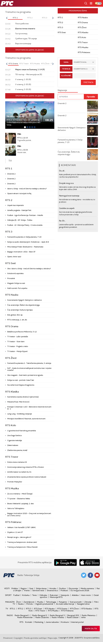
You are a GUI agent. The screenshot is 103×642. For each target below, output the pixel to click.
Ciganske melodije (14, 440)
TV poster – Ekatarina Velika (18, 498)
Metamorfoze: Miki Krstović (18, 402)
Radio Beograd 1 (22, 615)
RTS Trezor (11, 456)
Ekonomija (73, 588)
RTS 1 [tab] (15, 18)
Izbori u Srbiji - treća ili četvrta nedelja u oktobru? (27, 188)
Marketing (38, 622)
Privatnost (7, 638)
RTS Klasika (12, 391)
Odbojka (43, 595)
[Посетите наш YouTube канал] (97, 575)
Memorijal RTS (56, 597)
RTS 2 (8, 200)
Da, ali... (62, 170)
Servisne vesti (38, 590)
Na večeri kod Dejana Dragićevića (20, 385)
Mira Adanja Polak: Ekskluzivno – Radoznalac (25, 247)
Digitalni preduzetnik (44, 604)
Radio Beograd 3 (57, 615)
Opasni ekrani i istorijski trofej (19, 193)
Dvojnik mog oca (66, 183)
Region (24, 588)
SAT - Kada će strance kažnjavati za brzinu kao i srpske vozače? (29, 369)
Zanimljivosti (28, 602)
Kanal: (66, 62)
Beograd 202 (73, 615)
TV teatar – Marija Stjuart (17, 351)
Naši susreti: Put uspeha (17, 288)
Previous (6, 18)
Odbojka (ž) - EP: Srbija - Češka (19, 220)
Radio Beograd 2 (39, 615)
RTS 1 (8, 168)
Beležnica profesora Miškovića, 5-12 (22, 332)
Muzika (40, 602)
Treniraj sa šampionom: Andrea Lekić (22, 542)
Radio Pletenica (88, 615)
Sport (8, 595)
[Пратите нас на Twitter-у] (83, 575)
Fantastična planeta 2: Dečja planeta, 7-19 (24, 237)
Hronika (52, 588)
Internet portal (77, 622)
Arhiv (83, 617)
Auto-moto (86, 595)
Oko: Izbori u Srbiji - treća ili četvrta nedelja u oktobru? (29, 268)
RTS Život (11, 358)
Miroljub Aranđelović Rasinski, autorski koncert (26, 419)
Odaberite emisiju (81, 69)
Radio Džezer (73, 617)
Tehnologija (51, 602)
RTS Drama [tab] (13, 63)
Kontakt (28, 622)
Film (19, 134)
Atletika (75, 595)
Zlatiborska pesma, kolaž (17, 450)
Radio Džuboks (42, 617)
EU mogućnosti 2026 (80, 590)
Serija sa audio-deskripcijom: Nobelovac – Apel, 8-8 (28, 242)
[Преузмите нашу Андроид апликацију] (65, 562)
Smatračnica (52, 590)
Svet (31, 588)
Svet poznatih (76, 602)
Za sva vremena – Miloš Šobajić (20, 494)
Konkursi (65, 622)
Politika (14, 588)
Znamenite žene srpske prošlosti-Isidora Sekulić (26, 477)
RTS (21, 622)
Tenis (34, 595)
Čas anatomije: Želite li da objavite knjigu (23, 305)
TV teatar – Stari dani (15, 341)
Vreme (27, 590)
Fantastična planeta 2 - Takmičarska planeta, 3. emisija (29, 363)
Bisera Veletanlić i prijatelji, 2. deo (20, 503)
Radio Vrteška (58, 617)
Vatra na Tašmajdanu (15, 508)
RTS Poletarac (13, 522)
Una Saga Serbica (14, 435)
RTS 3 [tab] (44, 18)
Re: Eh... (62, 221)
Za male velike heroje (65, 604)
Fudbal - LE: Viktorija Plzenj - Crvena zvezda (24, 225)
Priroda (29, 604)
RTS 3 (8, 231)
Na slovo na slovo (15, 116)
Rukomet (54, 595)
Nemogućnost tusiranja (69, 195)
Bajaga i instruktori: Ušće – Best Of (21, 252)
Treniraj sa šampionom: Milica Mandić (22, 547)
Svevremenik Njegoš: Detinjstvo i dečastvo (24, 300)
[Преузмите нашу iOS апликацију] (89, 562)
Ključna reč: (66, 75)
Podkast (64, 590)
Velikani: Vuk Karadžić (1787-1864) (21, 527)
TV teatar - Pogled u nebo (17, 346)
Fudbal (16, 595)
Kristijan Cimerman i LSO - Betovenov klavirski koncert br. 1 (29, 408)
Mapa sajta (91, 628)
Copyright (18, 638)
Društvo (62, 588)
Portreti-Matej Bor (14, 482)
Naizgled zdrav (83, 604)
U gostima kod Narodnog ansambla (21, 430)
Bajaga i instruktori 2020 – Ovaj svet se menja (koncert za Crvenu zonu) (29, 514)
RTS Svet (10, 263)
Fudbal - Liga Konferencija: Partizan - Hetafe (25, 215)
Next (53, 18)
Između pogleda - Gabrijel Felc (19, 210)
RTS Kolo (10, 425)
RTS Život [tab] (45, 63)
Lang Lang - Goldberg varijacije (19, 414)
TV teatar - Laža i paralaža (17, 336)
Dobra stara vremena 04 (17, 462)
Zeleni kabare (12, 445)
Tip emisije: (66, 69)
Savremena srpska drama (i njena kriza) (23, 397)
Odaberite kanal (80, 62)
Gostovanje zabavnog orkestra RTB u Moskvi (25, 467)
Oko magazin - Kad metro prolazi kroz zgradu (25, 375)
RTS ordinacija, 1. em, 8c (17, 320)
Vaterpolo (64, 595)
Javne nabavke (52, 622)
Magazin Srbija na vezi (16, 283)
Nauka (21, 604)
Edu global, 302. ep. (15, 315)
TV (6, 608)
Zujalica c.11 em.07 (15, 532)
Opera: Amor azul (14, 256)
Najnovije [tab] (62, 90)
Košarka (26, 595)
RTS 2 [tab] (29, 18)
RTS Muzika (12, 488)
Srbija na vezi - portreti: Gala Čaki (20, 380)
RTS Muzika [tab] (35, 63)
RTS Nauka (11, 294)
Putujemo (63, 602)
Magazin (9, 602)
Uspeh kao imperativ (15, 205)
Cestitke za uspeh (66, 208)
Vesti (7, 588)
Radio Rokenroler (25, 617)
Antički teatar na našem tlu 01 (19, 472)
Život (18, 602)
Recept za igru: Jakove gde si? (19, 537)
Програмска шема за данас (29, 50)
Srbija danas (41, 588)
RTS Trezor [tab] (24, 63)
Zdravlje (87, 602)
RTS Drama (11, 326)
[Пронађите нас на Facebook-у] (90, 575)
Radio (10, 615)
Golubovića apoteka (15, 273)
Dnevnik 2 (11, 174)
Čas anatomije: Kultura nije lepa (20, 310)
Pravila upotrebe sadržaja (35, 638)
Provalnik (11, 278)
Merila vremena (87, 588)
